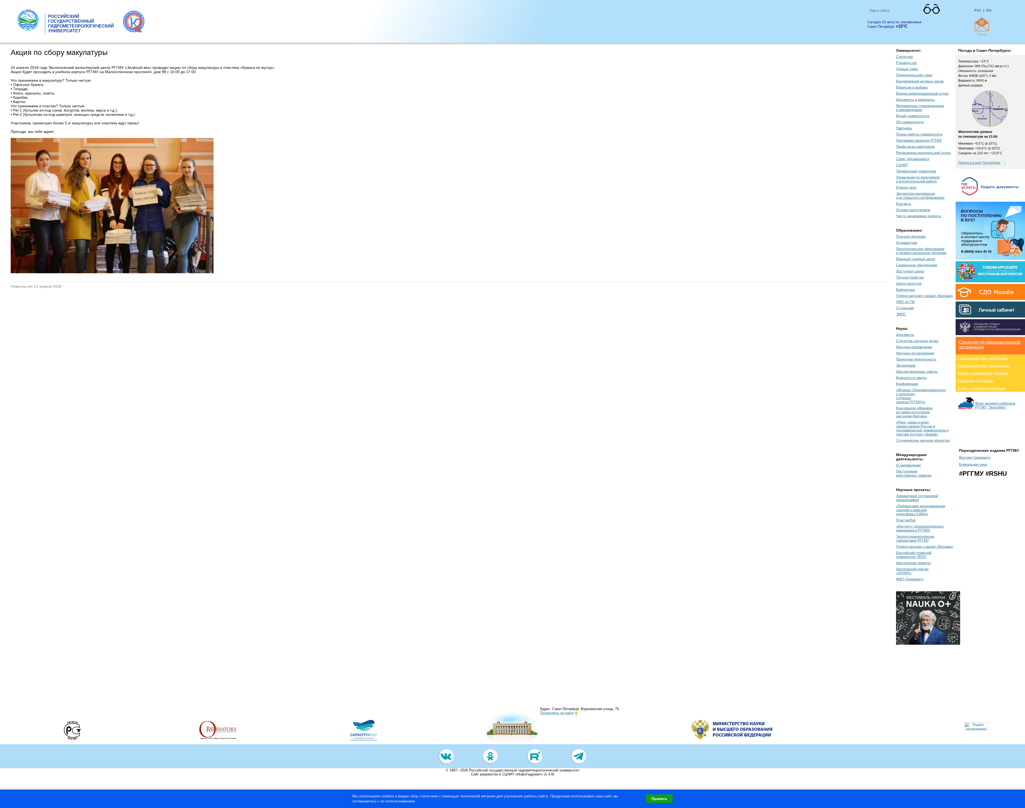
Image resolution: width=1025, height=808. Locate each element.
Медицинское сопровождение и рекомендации (920, 108)
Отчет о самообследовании (981, 388)
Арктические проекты (913, 563)
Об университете (910, 122)
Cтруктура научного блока (917, 341)
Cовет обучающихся (912, 159)
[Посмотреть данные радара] (990, 126)
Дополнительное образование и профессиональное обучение (921, 251)
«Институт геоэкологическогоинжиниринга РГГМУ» (920, 528)
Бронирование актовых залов (920, 81)
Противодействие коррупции (982, 358)
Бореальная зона (973, 464)
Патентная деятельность (916, 359)
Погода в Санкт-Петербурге (979, 163)
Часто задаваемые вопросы (918, 216)
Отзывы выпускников (913, 210)
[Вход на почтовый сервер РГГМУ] (982, 24)
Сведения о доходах (975, 380)
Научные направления (914, 347)
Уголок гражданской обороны (982, 373)
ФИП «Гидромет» (910, 579)
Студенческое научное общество (923, 440)
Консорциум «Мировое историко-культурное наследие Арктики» (914, 412)
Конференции (907, 384)
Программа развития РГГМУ (919, 140)
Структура (904, 57)
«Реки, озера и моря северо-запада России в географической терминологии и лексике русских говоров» (922, 428)
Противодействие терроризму (983, 365)
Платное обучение (911, 237)
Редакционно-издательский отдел (923, 153)
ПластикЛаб (906, 520)
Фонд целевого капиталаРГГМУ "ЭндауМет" (995, 405)
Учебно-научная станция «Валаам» (924, 296)
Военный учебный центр (915, 259)
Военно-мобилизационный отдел (922, 94)
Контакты (903, 204)
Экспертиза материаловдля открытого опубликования (920, 196)
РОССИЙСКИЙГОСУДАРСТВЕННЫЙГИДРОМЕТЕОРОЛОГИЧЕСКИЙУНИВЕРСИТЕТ (81, 23)
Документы (905, 335)
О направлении (908, 465)
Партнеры (904, 128)
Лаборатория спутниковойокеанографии (917, 498)
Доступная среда (910, 271)
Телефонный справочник (916, 171)
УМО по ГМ (905, 302)
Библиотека (905, 290)
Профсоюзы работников (915, 147)
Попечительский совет (914, 75)
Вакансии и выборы (912, 87)
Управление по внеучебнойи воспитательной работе (918, 179)
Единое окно (906, 187)
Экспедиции (905, 365)
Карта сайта (879, 11)
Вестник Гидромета (974, 458)
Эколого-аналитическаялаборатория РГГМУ (915, 538)
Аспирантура (906, 243)
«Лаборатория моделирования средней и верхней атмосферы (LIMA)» (920, 510)
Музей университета (912, 116)
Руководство (906, 63)
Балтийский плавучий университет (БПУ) (913, 555)
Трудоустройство (910, 277)
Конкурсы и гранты (911, 378)
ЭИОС (901, 314)
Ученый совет (907, 69)
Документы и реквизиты (915, 100)
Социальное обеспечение (916, 265)
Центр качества (908, 284)
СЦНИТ (902, 165)
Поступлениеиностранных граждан (913, 473)
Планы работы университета (919, 134)
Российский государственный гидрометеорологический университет (524, 770)
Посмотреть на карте (557, 713)
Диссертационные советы (916, 372)
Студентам (905, 308)
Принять (659, 799)
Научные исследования (915, 353)
